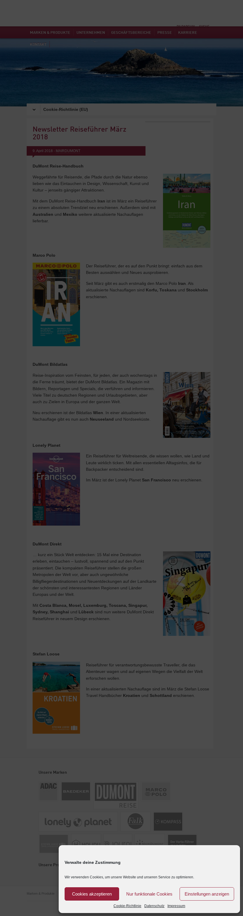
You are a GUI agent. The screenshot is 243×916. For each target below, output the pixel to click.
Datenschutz (154, 906)
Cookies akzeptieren (92, 893)
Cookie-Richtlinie (127, 906)
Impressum (176, 906)
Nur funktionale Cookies (149, 893)
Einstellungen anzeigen (207, 893)
